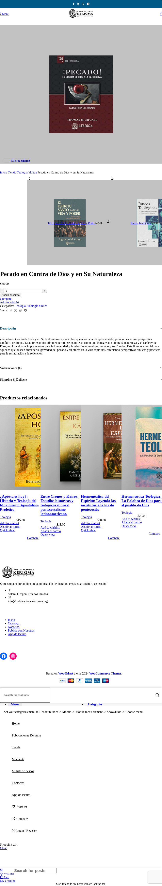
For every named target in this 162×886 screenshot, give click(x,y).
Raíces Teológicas (141, 223)
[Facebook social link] (74, 4)
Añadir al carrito (11, 294)
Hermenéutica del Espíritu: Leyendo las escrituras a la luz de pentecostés (98, 503)
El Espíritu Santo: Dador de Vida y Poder (71, 223)
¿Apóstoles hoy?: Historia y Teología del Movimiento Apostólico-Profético (19, 503)
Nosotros (13, 627)
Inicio (4, 172)
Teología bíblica (27, 172)
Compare (22, 818)
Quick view (7, 530)
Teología (20, 306)
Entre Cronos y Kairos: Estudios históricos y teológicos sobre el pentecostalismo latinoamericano (59, 505)
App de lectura (17, 634)
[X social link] (78, 4)
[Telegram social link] (88, 4)
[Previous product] (29, 178)
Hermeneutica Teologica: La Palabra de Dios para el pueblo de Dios (142, 500)
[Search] (157, 695)
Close (3, 848)
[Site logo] (81, 17)
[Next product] (112, 178)
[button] (10, 526)
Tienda (12, 172)
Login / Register (26, 830)
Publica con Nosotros (21, 630)
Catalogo (13, 623)
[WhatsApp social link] (83, 4)
